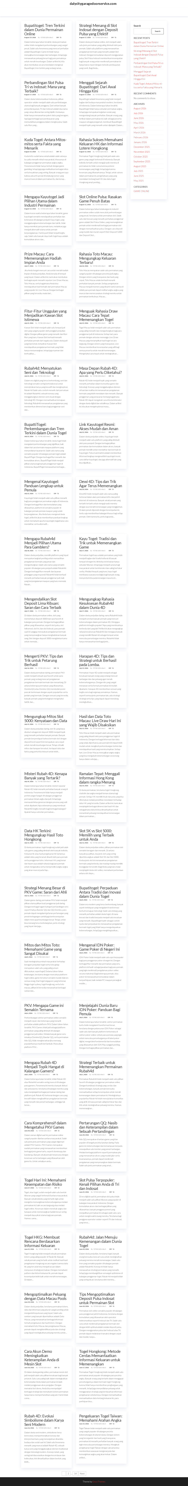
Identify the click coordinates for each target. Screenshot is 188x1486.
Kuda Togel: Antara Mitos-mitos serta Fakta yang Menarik (45, 143)
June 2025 (139, 175)
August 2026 (140, 108)
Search (137, 25)
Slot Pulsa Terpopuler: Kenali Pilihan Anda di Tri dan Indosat (99, 1184)
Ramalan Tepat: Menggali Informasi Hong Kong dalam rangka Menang (99, 777)
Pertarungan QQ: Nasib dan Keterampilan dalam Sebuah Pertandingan (98, 1127)
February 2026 (141, 137)
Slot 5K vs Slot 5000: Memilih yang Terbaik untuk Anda (96, 834)
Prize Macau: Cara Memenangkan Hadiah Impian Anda (42, 258)
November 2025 (142, 151)
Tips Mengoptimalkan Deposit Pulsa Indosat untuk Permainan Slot (97, 1298)
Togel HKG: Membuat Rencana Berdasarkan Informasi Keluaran (42, 1241)
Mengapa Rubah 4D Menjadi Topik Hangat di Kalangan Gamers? (44, 1066)
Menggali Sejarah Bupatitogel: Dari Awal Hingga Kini (97, 86)
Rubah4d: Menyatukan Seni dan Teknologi (42, 370)
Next (82, 1473)
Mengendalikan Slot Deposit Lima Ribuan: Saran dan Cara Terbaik (43, 603)
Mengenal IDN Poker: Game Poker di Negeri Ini (99, 947)
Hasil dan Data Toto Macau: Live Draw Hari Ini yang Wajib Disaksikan (100, 720)
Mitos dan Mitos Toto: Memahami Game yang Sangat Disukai (43, 949)
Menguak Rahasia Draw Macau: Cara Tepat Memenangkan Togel (98, 315)
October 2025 (141, 156)
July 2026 (138, 113)
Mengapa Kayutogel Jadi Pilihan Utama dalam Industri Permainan (44, 200)
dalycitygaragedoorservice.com (93, 4)
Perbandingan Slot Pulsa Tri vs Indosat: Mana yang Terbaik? (44, 86)
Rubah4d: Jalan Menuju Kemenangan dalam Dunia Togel (100, 1241)
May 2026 (139, 122)
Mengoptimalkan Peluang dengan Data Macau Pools (45, 1296)
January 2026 (140, 142)
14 (75, 1473)
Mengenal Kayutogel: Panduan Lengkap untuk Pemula (43, 485)
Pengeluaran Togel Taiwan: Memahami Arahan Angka (100, 1418)
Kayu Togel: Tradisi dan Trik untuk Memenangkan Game (100, 542)
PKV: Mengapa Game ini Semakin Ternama (44, 1007)
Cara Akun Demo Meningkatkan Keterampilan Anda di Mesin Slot (41, 1357)
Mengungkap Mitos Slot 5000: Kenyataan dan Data (45, 718)
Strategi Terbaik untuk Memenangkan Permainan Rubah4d (100, 1066)
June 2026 (139, 118)
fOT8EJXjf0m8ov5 (47, 37)
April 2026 (139, 127)
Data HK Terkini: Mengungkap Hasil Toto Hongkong (43, 834)
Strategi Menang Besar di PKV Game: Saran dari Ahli (45, 890)
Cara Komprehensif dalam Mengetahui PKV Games (45, 1125)
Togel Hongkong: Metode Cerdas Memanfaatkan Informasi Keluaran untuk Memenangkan (100, 1357)
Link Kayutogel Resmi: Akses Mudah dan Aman (98, 426)
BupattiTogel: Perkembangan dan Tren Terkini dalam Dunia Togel (45, 428)
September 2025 (142, 161)
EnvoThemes (99, 1481)
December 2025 (142, 146)
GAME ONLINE (141, 191)
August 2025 (140, 166)
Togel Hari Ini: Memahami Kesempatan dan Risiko (45, 1182)
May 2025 (139, 180)
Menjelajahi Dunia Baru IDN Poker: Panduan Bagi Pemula (99, 1009)
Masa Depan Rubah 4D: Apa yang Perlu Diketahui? (100, 370)
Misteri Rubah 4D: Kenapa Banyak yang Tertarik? (45, 775)
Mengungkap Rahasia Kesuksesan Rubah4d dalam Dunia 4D (96, 603)
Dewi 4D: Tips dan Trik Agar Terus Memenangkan (100, 483)
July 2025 (138, 171)
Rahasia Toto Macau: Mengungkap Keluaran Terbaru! (97, 258)
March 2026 (140, 132)
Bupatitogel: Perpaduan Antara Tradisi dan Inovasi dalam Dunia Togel (100, 892)
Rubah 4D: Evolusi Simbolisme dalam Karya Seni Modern (44, 1420)
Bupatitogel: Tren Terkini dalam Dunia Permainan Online (44, 29)
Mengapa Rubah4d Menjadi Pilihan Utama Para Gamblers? (42, 542)
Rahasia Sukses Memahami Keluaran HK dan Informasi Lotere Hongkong (101, 143)
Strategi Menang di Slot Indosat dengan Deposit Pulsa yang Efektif (98, 29)
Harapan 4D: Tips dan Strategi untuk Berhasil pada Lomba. (97, 660)
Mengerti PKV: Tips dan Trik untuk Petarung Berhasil (43, 660)
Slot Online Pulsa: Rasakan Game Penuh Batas (100, 198)
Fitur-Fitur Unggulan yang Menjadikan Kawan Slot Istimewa (45, 315)
